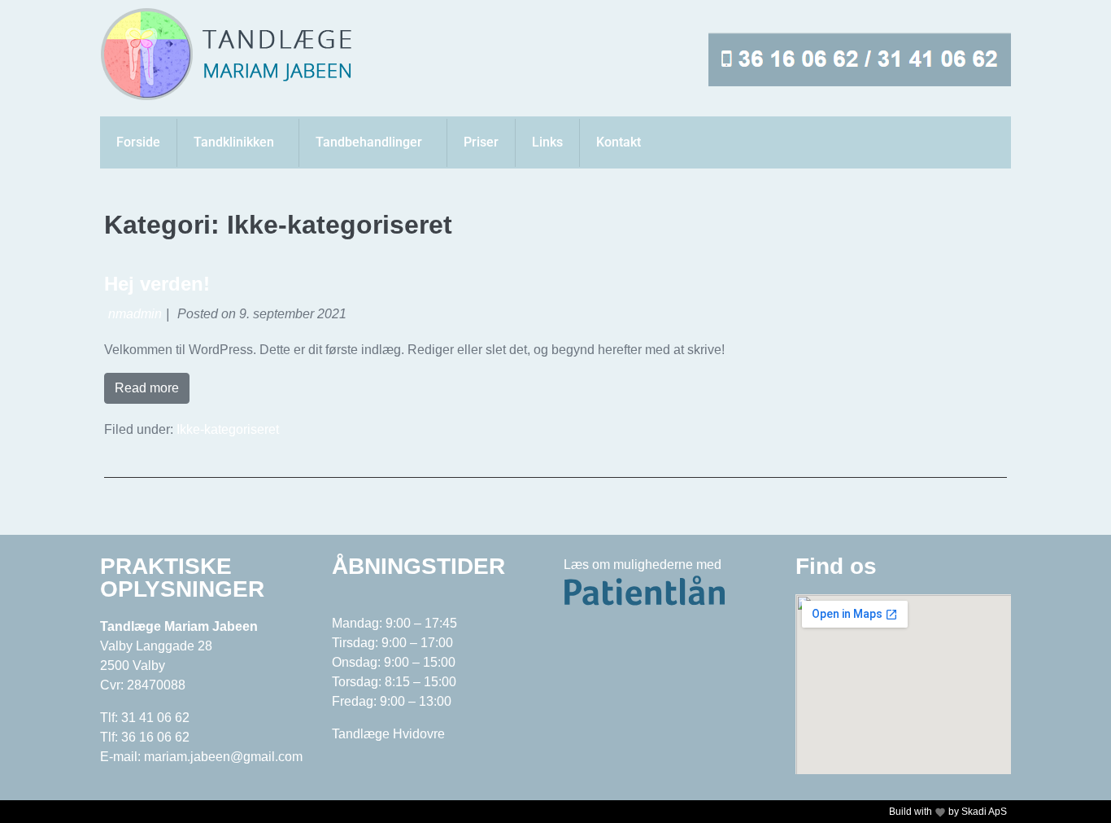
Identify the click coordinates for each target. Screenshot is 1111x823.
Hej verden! (157, 284)
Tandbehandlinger (369, 142)
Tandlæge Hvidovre (388, 734)
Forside (138, 142)
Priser (481, 142)
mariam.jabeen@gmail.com (223, 757)
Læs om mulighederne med (642, 564)
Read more (147, 388)
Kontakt (618, 142)
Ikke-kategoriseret (227, 429)
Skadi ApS (984, 811)
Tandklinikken (234, 142)
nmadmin (135, 314)
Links (547, 142)
